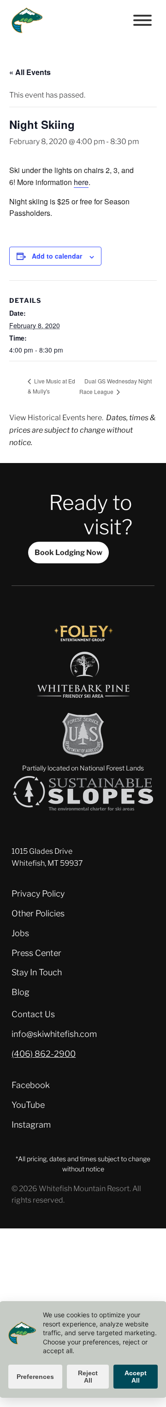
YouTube (28, 1105)
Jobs (20, 933)
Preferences (35, 1376)
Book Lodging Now (68, 552)
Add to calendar (57, 256)
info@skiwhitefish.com (54, 1034)
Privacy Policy (38, 893)
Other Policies (38, 913)
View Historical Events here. (56, 417)
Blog (21, 992)
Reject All (88, 1376)
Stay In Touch (37, 972)
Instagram (31, 1124)
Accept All (136, 1376)
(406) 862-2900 (44, 1054)
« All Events (30, 72)
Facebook (31, 1085)
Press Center (36, 953)
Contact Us (33, 1014)
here (81, 182)
